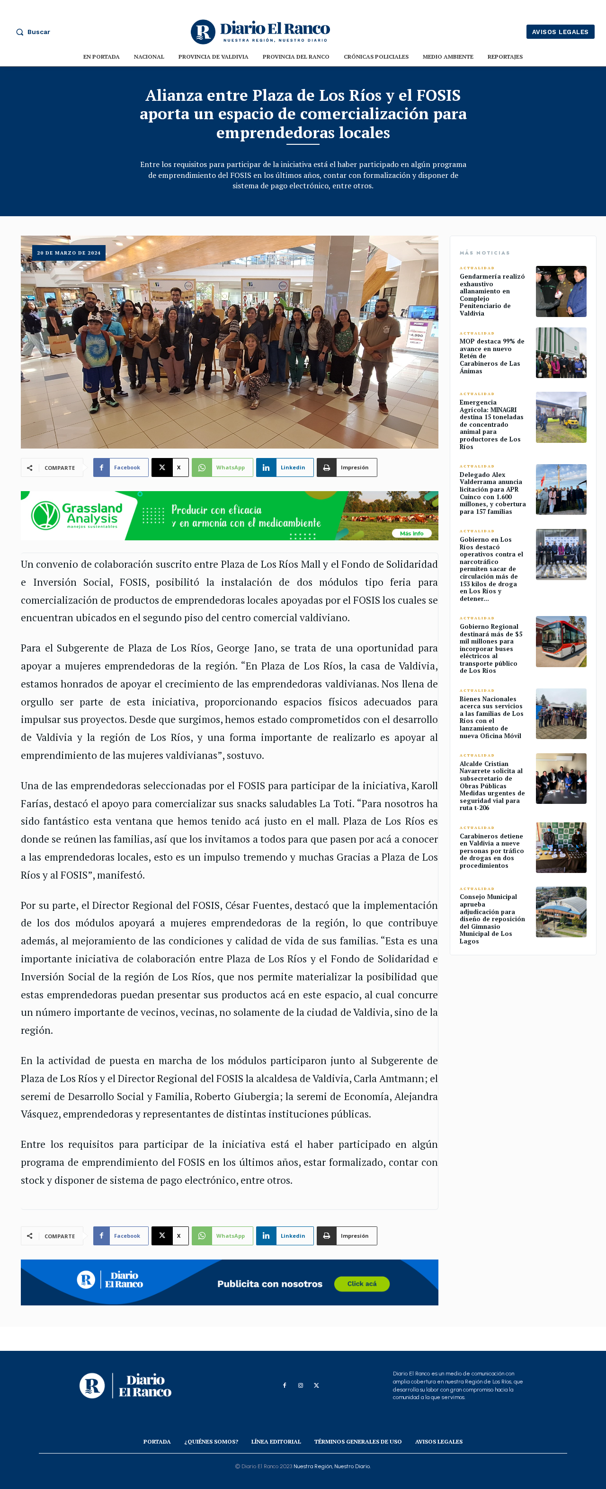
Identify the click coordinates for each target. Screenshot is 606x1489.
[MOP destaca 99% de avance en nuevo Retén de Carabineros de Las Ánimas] (561, 352)
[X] (316, 1386)
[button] (30, 32)
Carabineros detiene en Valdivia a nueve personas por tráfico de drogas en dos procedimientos (492, 851)
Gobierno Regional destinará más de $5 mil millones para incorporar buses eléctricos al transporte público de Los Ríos (491, 648)
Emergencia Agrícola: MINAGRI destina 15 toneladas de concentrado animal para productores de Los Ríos (492, 424)
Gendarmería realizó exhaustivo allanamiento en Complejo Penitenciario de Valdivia (492, 294)
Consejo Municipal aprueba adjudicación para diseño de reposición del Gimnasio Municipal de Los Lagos (492, 918)
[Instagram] (300, 1386)
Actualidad (477, 268)
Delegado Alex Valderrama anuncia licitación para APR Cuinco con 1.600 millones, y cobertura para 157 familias (493, 493)
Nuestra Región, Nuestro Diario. (332, 1466)
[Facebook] (284, 1386)
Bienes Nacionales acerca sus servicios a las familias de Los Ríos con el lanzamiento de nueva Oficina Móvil (492, 717)
